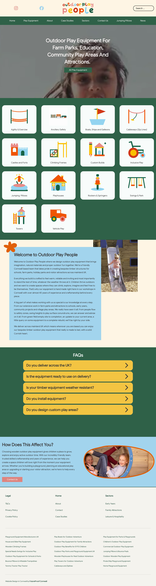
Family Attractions (113, 510)
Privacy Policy (11, 510)
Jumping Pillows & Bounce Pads (115, 551)
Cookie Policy (11, 516)
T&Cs (7, 503)
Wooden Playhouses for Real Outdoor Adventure (73, 556)
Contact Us (103, 20)
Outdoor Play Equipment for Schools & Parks (23, 556)
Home (12, 20)
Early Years (110, 503)
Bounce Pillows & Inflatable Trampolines (21, 561)
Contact (59, 510)
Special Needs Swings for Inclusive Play (20, 551)
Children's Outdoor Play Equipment (117, 542)
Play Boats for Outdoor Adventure (68, 537)
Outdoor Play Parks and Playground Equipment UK (74, 551)
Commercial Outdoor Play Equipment (118, 546)
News (143, 20)
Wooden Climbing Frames (15, 546)
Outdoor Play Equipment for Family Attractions (73, 542)
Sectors (85, 20)
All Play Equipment (78, 70)
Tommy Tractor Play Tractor (16, 566)
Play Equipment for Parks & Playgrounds (119, 537)
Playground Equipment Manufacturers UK (22, 537)
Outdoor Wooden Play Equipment (116, 556)
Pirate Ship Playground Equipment (116, 561)
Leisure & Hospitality (114, 516)
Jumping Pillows (124, 20)
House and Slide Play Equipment (18, 542)
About (50, 20)
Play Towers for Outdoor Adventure (68, 561)
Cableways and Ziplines (63, 566)
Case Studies (67, 20)
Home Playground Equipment (115, 566)
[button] (78, 365)
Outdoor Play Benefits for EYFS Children (70, 546)
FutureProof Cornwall (38, 581)
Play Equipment (31, 20)
